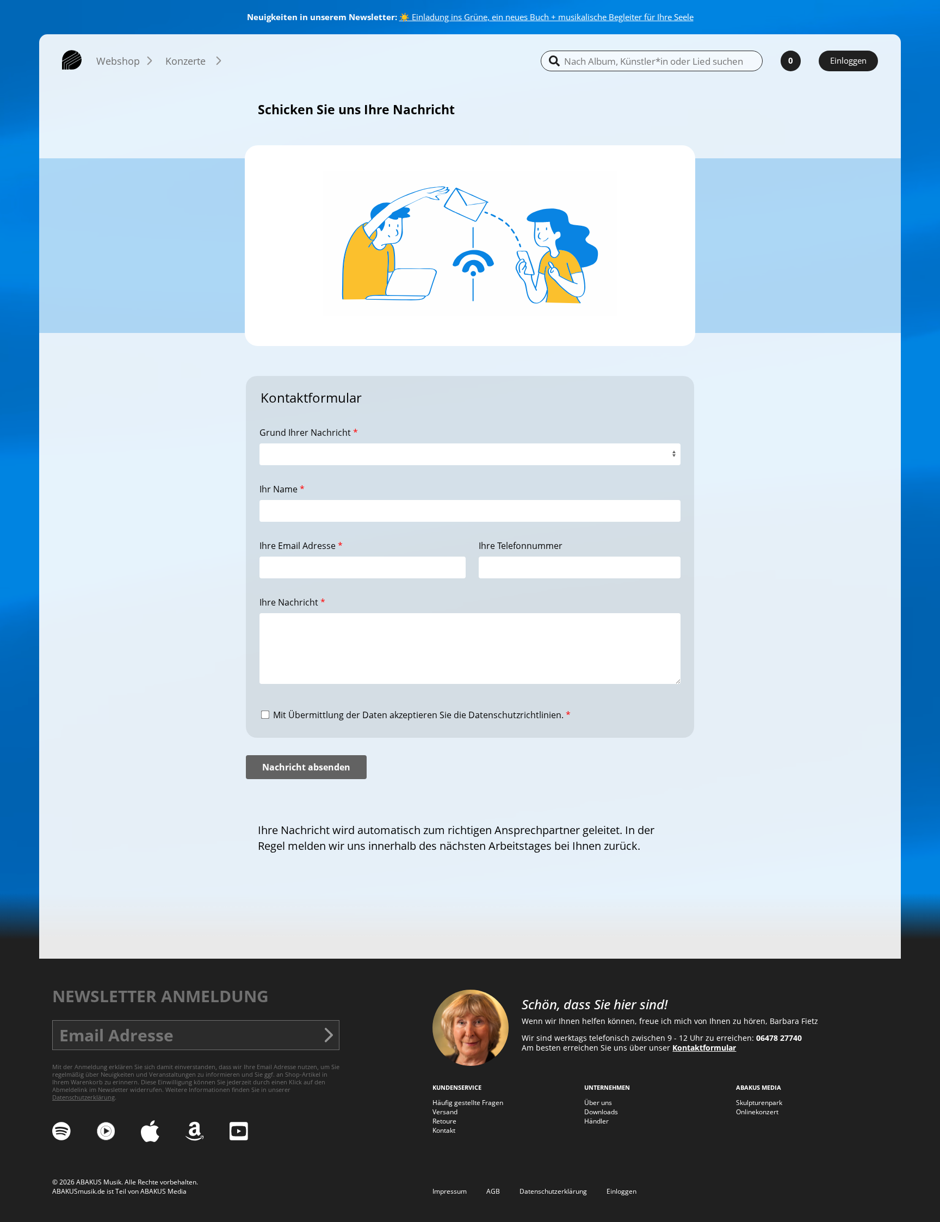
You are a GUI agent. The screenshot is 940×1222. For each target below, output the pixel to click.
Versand (444, 1111)
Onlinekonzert (757, 1111)
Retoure (444, 1121)
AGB (493, 1191)
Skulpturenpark (759, 1102)
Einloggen (848, 60)
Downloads (601, 1111)
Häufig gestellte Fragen (467, 1102)
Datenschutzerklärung (83, 1097)
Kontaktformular (704, 1048)
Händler (596, 1121)
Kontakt (443, 1130)
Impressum (449, 1191)
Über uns (598, 1102)
